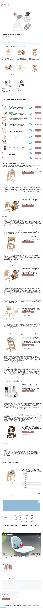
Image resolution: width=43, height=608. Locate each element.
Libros (29, 2)
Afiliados (27, 603)
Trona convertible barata (8, 570)
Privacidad (23, 603)
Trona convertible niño (8, 567)
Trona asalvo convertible (8, 568)
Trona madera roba (7, 571)
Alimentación (13, 2)
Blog (28, 4)
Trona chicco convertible (8, 569)
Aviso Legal (19, 603)
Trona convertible (7, 564)
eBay (23, 489)
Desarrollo (38, 2)
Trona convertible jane (8, 566)
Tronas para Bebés (23, 46)
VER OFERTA (28, 173)
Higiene (24, 4)
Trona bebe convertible (8, 565)
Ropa (18, 2)
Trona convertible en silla (8, 563)
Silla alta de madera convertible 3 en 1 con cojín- (17, 158)
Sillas (33, 2)
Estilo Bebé (6, 4)
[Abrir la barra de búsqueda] (26, 7)
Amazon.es (25, 473)
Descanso (23, 2)
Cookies (30, 603)
